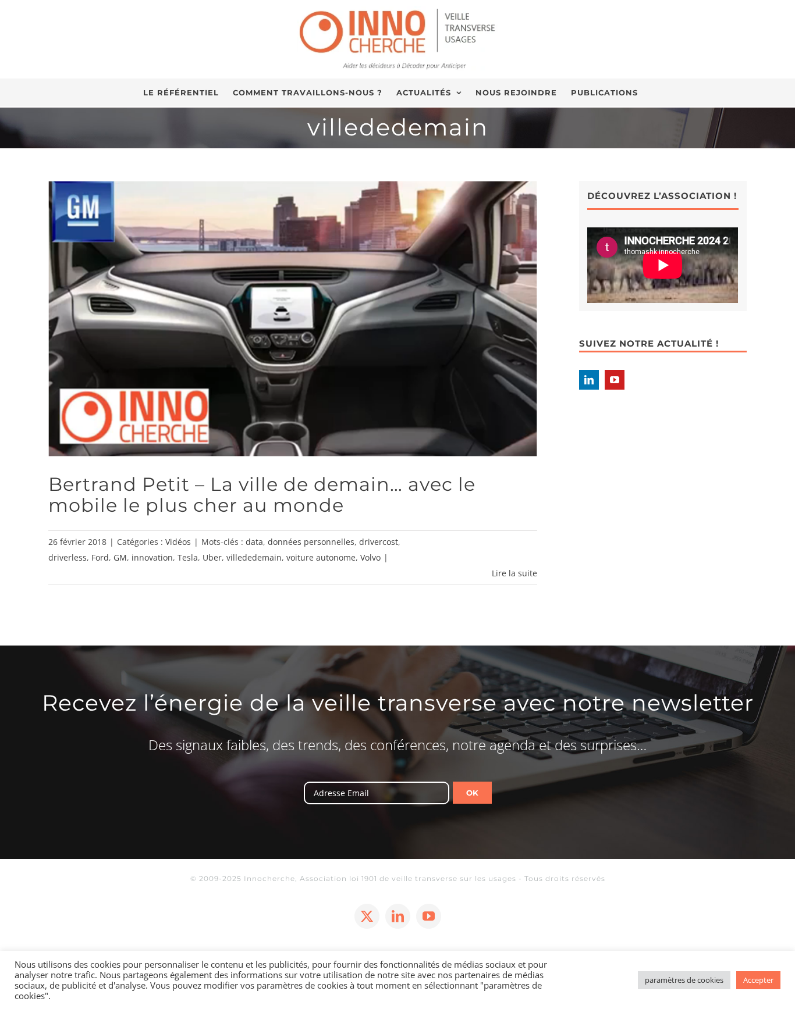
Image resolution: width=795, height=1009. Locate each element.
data (254, 541)
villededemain (254, 557)
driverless (67, 557)
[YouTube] (614, 380)
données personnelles (311, 541)
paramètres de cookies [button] (684, 980)
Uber (212, 557)
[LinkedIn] (589, 380)
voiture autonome (321, 557)
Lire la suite (514, 573)
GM (120, 557)
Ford (100, 557)
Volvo (370, 557)
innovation (152, 557)
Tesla (188, 557)
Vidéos (178, 541)
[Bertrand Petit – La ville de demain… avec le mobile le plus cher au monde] (292, 318)
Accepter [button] (758, 980)
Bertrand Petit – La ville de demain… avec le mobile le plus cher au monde (261, 494)
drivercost (378, 541)
